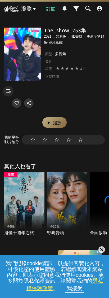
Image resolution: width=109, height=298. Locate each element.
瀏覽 (26, 9)
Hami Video (11, 9)
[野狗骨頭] (67, 204)
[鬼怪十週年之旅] (24, 204)
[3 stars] (57, 139)
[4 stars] (69, 139)
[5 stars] (81, 139)
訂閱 (51, 8)
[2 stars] (45, 139)
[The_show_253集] (16, 103)
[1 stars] (33, 139)
